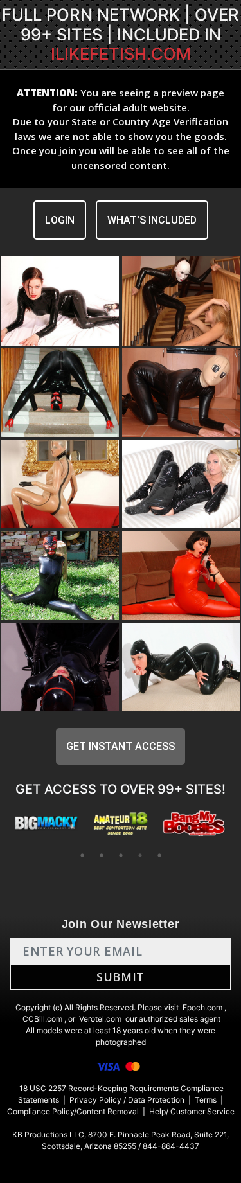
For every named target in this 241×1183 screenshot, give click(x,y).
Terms (206, 1100)
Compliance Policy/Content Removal (73, 1111)
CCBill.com (42, 1019)
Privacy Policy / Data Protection (126, 1100)
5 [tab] (159, 855)
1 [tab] (82, 855)
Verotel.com (100, 1019)
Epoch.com (202, 1007)
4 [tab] (140, 855)
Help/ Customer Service (192, 1111)
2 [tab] (101, 855)
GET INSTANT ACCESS (120, 746)
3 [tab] (120, 855)
